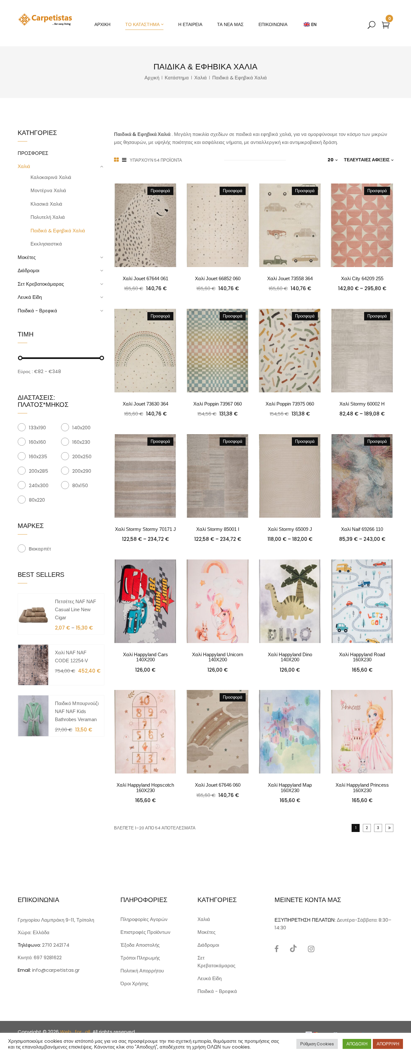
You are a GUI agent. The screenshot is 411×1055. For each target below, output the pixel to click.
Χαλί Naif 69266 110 (362, 529)
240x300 (38, 485)
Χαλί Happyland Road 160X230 (362, 657)
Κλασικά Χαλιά (46, 204)
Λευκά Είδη (30, 297)
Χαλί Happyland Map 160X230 (290, 787)
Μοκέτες (27, 257)
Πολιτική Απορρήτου (142, 970)
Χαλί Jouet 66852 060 (217, 278)
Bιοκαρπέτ (40, 548)
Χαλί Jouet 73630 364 (145, 404)
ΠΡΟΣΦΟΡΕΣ (33, 153)
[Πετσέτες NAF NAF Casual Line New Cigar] (33, 613)
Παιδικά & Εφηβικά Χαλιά (58, 230)
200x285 (38, 471)
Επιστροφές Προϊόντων (145, 932)
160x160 (37, 442)
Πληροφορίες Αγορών (144, 919)
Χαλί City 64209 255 (362, 278)
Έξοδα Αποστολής (140, 945)
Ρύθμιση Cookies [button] (317, 1044)
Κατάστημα (177, 77)
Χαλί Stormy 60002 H (362, 404)
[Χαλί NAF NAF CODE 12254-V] (33, 664)
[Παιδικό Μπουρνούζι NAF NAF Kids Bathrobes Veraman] (33, 715)
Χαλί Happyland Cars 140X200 (145, 657)
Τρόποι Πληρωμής (140, 957)
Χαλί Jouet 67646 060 (217, 785)
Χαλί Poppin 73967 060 (217, 404)
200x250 (82, 456)
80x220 (37, 499)
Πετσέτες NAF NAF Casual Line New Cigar (75, 609)
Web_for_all (75, 1031)
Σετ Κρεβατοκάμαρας (41, 284)
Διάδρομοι (28, 270)
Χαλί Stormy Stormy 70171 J (145, 529)
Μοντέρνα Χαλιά (48, 190)
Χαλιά (200, 77)
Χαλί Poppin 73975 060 (290, 404)
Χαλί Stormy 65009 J (290, 529)
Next (389, 828)
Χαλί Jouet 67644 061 (145, 278)
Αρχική (151, 77)
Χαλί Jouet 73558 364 (290, 278)
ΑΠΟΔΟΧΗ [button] (356, 1044)
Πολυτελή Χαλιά (48, 217)
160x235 (38, 456)
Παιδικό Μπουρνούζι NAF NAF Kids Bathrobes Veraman (77, 711)
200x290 (81, 471)
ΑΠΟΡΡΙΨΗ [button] (388, 1044)
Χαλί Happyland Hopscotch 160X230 (145, 787)
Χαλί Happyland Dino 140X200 (290, 657)
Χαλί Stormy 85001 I (217, 529)
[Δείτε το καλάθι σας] (385, 26)
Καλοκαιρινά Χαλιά (51, 177)
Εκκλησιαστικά (46, 243)
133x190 (37, 427)
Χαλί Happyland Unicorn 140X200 (217, 657)
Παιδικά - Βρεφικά (37, 310)
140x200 (81, 427)
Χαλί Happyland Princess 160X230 (362, 787)
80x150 (80, 485)
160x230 (81, 442)
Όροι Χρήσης (134, 983)
